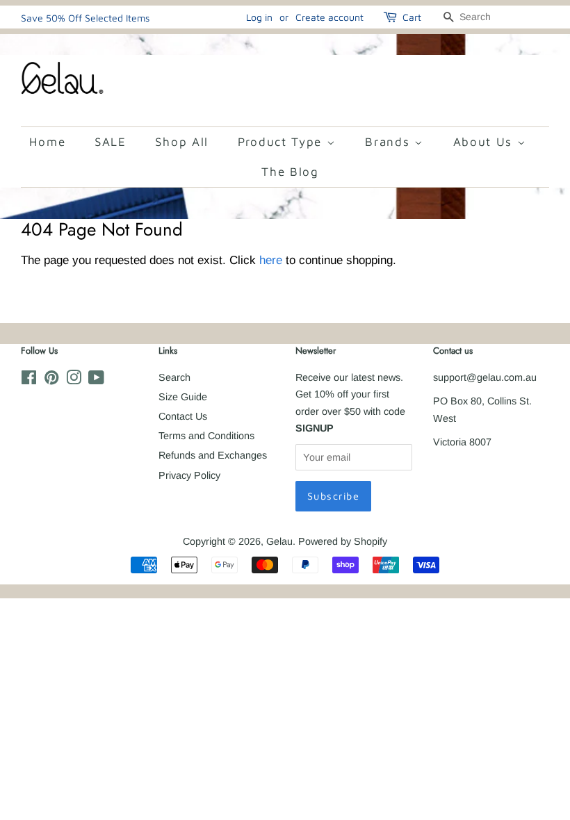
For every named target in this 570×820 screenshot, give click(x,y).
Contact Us (182, 416)
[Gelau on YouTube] (96, 380)
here (270, 260)
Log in (259, 17)
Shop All (182, 142)
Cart (411, 17)
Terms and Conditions (206, 435)
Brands (389, 142)
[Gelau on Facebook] (29, 380)
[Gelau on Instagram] (73, 380)
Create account (329, 17)
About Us (485, 142)
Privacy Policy (189, 475)
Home (47, 142)
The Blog (290, 172)
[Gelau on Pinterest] (51, 380)
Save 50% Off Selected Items (85, 18)
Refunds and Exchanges (212, 455)
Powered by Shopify (342, 541)
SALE (111, 142)
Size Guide (182, 396)
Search (174, 377)
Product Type (282, 142)
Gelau (279, 541)
